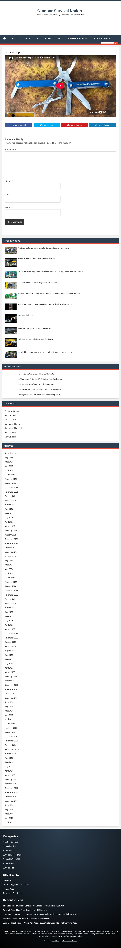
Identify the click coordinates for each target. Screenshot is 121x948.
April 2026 (9, 470)
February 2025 (11, 530)
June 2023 (9, 616)
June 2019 (9, 814)
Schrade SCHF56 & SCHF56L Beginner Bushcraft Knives (26, 919)
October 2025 (10, 496)
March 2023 (10, 629)
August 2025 (10, 505)
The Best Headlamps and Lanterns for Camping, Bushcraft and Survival (33, 906)
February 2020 (11, 779)
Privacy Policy (9, 889)
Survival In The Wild (13, 428)
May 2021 (9, 715)
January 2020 (10, 784)
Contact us (7, 880)
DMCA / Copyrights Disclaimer (16, 884)
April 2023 (9, 625)
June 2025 (9, 513)
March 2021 (10, 724)
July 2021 (9, 706)
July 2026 (9, 457)
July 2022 (9, 655)
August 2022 (10, 651)
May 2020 (9, 767)
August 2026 (10, 453)
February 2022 (11, 676)
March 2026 (10, 475)
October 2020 (10, 745)
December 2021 (11, 685)
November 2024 (11, 543)
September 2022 (12, 646)
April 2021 (9, 719)
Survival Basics (11, 415)
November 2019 (11, 792)
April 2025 (9, 522)
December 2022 (11, 633)
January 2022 (10, 681)
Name (9, 181)
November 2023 (11, 595)
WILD (60, 38)
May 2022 (9, 663)
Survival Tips (13, 52)
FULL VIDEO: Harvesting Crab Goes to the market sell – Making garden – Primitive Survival (41, 914)
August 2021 (10, 702)
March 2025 (10, 526)
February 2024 (11, 582)
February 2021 (11, 728)
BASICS (15, 38)
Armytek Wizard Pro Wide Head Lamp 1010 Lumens (25, 910)
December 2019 (11, 788)
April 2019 (9, 822)
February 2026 (11, 479)
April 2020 (9, 771)
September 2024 (12, 552)
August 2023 (10, 608)
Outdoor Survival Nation (59, 11)
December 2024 (11, 539)
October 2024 (10, 548)
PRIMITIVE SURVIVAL (78, 38)
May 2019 (9, 818)
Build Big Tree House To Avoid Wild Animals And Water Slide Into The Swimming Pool (40, 923)
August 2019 (10, 805)
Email (8, 194)
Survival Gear (10, 420)
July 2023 (9, 612)
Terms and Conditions (12, 893)
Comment (10, 149)
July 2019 (9, 809)
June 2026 (9, 462)
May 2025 (9, 518)
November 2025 (11, 492)
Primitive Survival (12, 411)
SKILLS (27, 38)
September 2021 (12, 698)
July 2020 (9, 758)
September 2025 (12, 500)
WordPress (55, 941)
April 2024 (9, 573)
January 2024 (10, 586)
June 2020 (9, 762)
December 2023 (11, 591)
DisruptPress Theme (70, 941)
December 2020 (11, 736)
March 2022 (10, 672)
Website (9, 207)
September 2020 (12, 749)
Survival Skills (10, 432)
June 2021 (9, 711)
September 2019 (12, 801)
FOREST (49, 38)
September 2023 (12, 603)
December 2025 (11, 487)
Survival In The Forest (14, 424)
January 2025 (10, 535)
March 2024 (10, 578)
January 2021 (10, 732)
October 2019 (10, 797)
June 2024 (9, 565)
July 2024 (9, 560)
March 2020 (10, 775)
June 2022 (9, 659)
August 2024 (10, 556)
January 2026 (10, 483)
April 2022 (9, 668)
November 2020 (11, 741)
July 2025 (9, 509)
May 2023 (9, 620)
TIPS (37, 38)
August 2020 (10, 754)
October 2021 (10, 694)
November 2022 (11, 638)
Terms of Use (64, 936)
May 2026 (9, 466)
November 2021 (11, 689)
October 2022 (10, 642)
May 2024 (9, 569)
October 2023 (10, 599)
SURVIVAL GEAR (102, 38)
